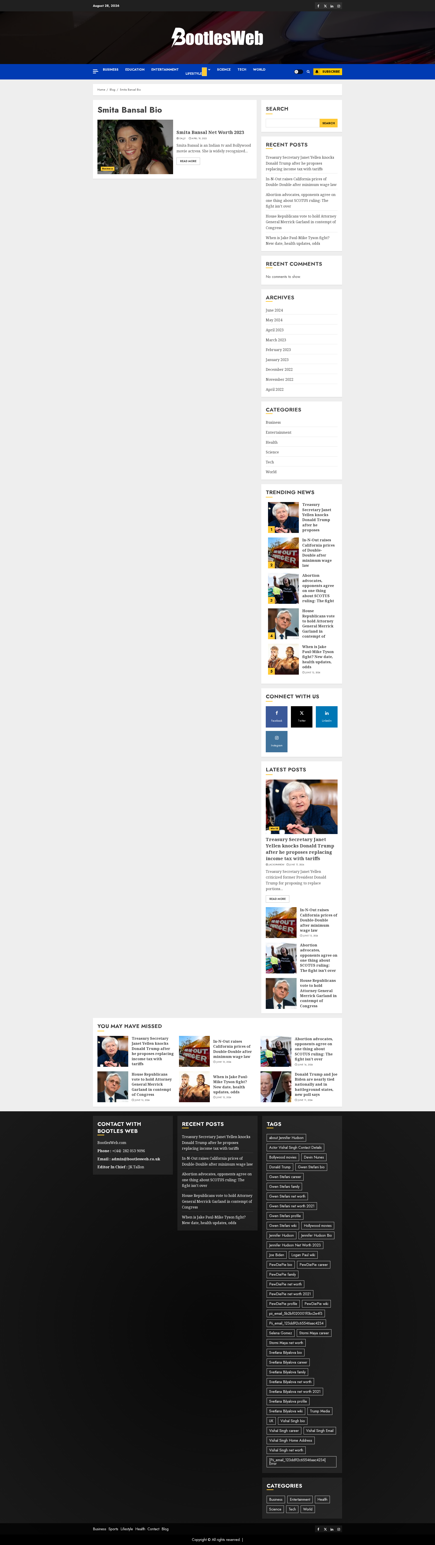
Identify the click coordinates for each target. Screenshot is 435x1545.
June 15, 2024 (310, 935)
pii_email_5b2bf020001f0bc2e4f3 (295, 1313)
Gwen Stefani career (285, 1176)
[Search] (308, 71)
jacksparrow (276, 864)
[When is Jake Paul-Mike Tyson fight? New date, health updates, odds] (283, 659)
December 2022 (279, 369)
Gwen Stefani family (284, 1186)
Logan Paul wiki (303, 1255)
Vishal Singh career (284, 1430)
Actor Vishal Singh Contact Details (295, 1147)
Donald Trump (280, 1167)
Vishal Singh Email (320, 1430)
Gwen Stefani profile (285, 1215)
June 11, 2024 (305, 1100)
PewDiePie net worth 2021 (290, 1294)
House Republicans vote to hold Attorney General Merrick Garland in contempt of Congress (301, 222)
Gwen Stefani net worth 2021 (291, 1206)
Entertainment (165, 69)
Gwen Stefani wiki (283, 1225)
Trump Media (320, 1411)
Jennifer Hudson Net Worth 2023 (295, 1245)
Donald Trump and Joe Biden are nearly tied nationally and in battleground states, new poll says (316, 1084)
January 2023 (277, 359)
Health (272, 442)
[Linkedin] (332, 5)
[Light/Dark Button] (298, 71)
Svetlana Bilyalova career (288, 1362)
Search (277, 109)
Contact (153, 1529)
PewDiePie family (282, 1274)
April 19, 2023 (199, 138)
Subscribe (331, 71)
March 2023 (276, 339)
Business (110, 69)
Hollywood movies (318, 1225)
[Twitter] (325, 5)
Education (135, 69)
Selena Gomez (280, 1333)
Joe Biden (276, 1255)
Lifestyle (194, 73)
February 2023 (278, 349)
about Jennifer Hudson (286, 1137)
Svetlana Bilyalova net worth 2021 (295, 1391)
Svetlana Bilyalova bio (285, 1352)
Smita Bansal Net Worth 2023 (210, 132)
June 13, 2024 (142, 1100)
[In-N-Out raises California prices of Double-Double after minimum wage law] (283, 552)
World (259, 69)
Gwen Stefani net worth (287, 1196)
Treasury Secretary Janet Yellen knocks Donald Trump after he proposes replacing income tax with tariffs (300, 163)
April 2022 (275, 389)
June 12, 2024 (312, 672)
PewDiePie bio (280, 1264)
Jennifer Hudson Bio (316, 1235)
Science (224, 69)
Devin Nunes (314, 1157)
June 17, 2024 (296, 864)
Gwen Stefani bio (311, 1167)
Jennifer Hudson (281, 1235)
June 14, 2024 (305, 1064)
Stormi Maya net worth (286, 1342)
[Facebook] (318, 5)
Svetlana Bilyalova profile (288, 1401)
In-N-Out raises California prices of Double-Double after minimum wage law (301, 181)
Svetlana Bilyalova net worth (290, 1381)
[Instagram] (338, 5)
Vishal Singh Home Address (290, 1440)
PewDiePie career (314, 1264)
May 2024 (274, 319)
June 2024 (274, 310)
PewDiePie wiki (316, 1303)
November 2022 (279, 379)
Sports (113, 1529)
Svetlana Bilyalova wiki (286, 1411)
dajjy (182, 138)
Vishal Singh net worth (286, 1450)
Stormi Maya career (314, 1333)
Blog (165, 1529)
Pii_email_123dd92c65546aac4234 (296, 1323)
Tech (241, 69)
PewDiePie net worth (285, 1284)
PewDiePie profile (283, 1303)
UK (271, 1421)
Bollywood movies (283, 1157)
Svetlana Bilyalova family (287, 1372)
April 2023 (275, 329)
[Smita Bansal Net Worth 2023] (135, 147)
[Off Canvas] (95, 71)
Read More (188, 161)
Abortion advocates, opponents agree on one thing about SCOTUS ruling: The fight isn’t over (301, 200)
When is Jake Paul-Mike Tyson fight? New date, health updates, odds (318, 657)
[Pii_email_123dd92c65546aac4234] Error (297, 1461)
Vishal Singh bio (292, 1421)
